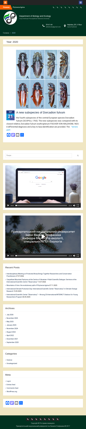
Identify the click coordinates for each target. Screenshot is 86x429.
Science (9, 360)
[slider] (41, 205)
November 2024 (12, 328)
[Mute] (74, 205)
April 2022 (10, 335)
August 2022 (11, 332)
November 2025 (12, 318)
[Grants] (73, 7)
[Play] (8, 205)
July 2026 (10, 315)
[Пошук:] (39, 155)
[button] (43, 186)
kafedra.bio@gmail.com (53, 27)
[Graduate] (61, 7)
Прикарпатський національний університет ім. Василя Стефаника (40, 426)
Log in (9, 381)
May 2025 (10, 321)
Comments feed (12, 388)
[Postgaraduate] (65, 7)
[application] (43, 186)
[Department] (57, 7)
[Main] (53, 7)
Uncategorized (12, 363)
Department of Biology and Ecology (35, 16)
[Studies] (69, 7)
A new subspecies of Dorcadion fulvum (40, 112)
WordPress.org (12, 391)
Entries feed (11, 384)
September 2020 (13, 342)
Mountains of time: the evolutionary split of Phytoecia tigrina (28, 285)
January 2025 (11, 325)
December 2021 (12, 339)
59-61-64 (49, 25)
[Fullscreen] (78, 205)
